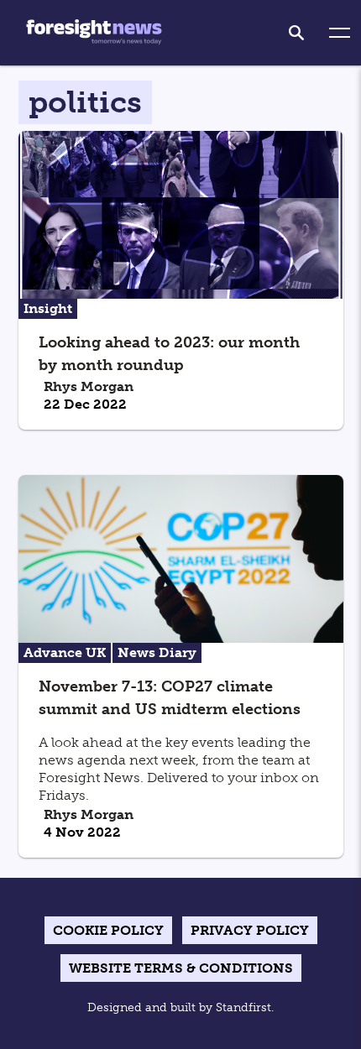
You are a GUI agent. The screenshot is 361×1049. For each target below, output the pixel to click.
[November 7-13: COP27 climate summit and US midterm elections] (180, 558)
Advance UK (65, 652)
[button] (339, 33)
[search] (296, 33)
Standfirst (243, 1007)
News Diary (157, 652)
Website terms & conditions (181, 968)
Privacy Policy (250, 930)
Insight (48, 308)
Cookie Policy (108, 930)
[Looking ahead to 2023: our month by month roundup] (180, 214)
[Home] (94, 33)
